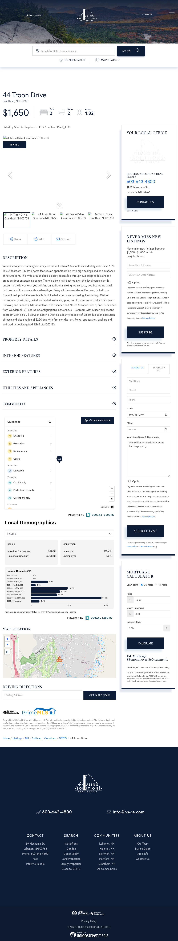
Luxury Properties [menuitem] (71, 863)
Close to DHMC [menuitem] (71, 869)
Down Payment (135, 607)
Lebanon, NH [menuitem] (107, 843)
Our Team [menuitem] (142, 843)
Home (6, 738)
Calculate (145, 643)
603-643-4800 (34, 15)
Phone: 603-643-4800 (35, 853)
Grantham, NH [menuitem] (107, 863)
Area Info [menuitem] (142, 853)
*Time (130, 423)
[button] (131, 51)
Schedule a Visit (159, 369)
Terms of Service (146, 546)
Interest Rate (134, 622)
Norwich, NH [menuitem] (107, 853)
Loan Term (132, 584)
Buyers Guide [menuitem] (143, 848)
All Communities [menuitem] (107, 869)
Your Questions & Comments (143, 437)
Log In (137, 14)
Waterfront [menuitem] (71, 843)
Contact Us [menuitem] (142, 858)
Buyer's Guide (75, 60)
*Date (130, 408)
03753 (63, 738)
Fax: (35, 858)
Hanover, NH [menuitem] (106, 848)
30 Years (148, 584)
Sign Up (148, 14)
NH (27, 738)
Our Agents (132, 211)
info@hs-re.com (127, 812)
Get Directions (99, 695)
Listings (17, 738)
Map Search (110, 60)
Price (129, 593)
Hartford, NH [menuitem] (107, 858)
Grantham (50, 738)
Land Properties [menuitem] (71, 858)
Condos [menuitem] (71, 848)
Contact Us (145, 202)
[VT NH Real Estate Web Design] (89, 935)
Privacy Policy (148, 318)
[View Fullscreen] (7, 652)
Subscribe (145, 332)
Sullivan (36, 738)
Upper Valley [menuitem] (71, 853)
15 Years (162, 584)
